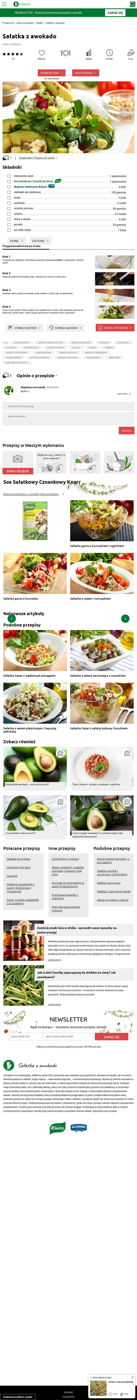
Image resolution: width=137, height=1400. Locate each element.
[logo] (22, 4)
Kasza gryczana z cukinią (112, 899)
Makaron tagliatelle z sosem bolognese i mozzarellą (20, 887)
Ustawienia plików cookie (17, 1396)
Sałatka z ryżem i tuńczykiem (90, 598)
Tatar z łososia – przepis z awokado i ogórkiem (96, 784)
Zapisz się (111, 1037)
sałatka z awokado (68, 357)
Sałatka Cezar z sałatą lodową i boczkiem (99, 728)
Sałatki (39, 22)
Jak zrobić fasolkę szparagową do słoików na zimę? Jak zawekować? (76, 974)
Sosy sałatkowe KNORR (17, 362)
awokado (11, 347)
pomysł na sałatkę (39, 357)
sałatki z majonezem (96, 352)
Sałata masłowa (68, 352)
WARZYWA (104, 342)
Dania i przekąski (25, 22)
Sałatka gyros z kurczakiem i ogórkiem (97, 546)
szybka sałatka (21, 342)
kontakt (68, 1392)
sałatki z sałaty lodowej (50, 342)
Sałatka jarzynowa (18, 858)
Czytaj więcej (54, 960)
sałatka (109, 347)
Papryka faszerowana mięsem (66, 908)
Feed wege (114, 357)
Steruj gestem (25, 327)
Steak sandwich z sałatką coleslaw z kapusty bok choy (68, 870)
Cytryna (76, 347)
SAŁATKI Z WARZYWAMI (16, 352)
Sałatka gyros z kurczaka (20, 598)
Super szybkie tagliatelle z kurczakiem (23, 901)
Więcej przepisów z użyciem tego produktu (31, 494)
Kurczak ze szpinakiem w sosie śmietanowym (68, 884)
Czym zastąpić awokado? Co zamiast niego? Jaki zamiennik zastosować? (98, 834)
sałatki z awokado (80, 342)
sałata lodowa (43, 352)
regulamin (68, 1396)
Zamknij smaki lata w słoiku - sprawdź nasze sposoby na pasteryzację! (77, 930)
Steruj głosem (66, 327)
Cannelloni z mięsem (65, 858)
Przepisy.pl (8, 22)
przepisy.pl (14, 44)
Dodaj (126, 430)
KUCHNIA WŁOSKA (55, 347)
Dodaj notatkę (116, 327)
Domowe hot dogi (18, 867)
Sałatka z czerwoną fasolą (113, 891)
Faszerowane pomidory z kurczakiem (113, 860)
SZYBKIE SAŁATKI (13, 357)
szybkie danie (93, 357)
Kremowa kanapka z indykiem (65, 896)
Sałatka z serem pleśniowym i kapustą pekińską (29, 730)
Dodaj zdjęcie (18, 471)
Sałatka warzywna (108, 882)
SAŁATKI (92, 347)
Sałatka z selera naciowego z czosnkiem (98, 675)
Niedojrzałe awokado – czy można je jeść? (27, 784)
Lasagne (12, 875)
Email (15, 240)
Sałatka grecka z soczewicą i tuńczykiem (112, 872)
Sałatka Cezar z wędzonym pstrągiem (29, 675)
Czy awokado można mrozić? (21, 832)
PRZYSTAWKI (123, 342)
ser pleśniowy (31, 347)
